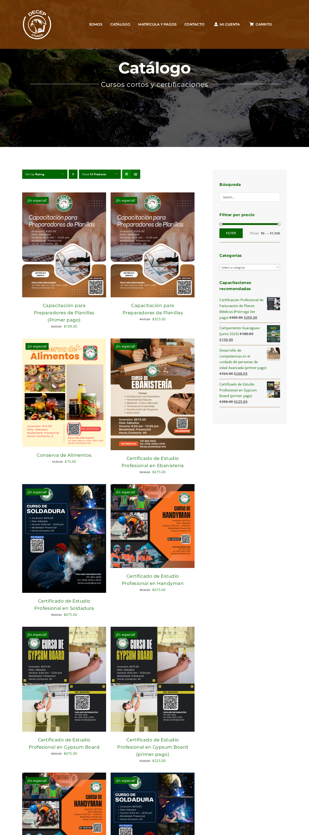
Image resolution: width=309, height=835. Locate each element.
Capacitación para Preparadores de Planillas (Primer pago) (64, 313)
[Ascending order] (73, 174)
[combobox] (249, 267)
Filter (231, 233)
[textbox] (250, 267)
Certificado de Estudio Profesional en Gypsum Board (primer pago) (152, 747)
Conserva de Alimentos (64, 455)
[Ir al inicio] (37, 24)
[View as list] (135, 174)
